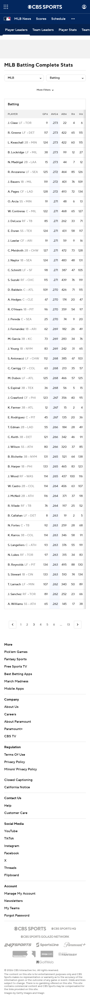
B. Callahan (15, 516)
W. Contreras (16, 211)
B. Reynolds (15, 565)
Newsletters (13, 901)
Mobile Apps (14, 689)
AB (63, 114)
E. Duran (13, 231)
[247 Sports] (17, 944)
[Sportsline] (47, 944)
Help (8, 806)
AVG (53, 114)
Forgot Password (17, 915)
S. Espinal (14, 388)
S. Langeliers (16, 545)
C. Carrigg (14, 368)
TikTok (9, 838)
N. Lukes (13, 555)
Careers (10, 714)
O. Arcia (13, 201)
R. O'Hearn (15, 309)
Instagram (11, 846)
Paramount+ (13, 729)
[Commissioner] (24, 952)
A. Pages (13, 192)
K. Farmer (14, 408)
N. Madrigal (15, 162)
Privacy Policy (14, 762)
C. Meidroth (15, 251)
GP (44, 114)
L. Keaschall (15, 143)
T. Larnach (14, 584)
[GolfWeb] (45, 962)
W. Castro (14, 486)
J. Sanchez (15, 594)
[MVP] (47, 952)
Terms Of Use (14, 755)
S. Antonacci (16, 359)
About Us (11, 707)
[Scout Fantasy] (67, 954)
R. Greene (14, 133)
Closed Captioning (18, 780)
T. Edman (14, 427)
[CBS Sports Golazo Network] (45, 936)
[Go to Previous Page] (12, 624)
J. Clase (13, 123)
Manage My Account (19, 893)
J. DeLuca (14, 221)
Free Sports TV (15, 666)
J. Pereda (14, 319)
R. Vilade (14, 506)
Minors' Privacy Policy (20, 769)
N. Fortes (14, 525)
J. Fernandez (16, 329)
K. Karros (14, 535)
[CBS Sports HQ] (63, 928)
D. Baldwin (15, 290)
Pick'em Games (15, 652)
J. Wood (13, 476)
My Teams (11, 908)
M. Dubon (14, 378)
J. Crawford (15, 398)
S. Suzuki (13, 280)
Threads (10, 868)
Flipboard (11, 875)
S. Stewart (14, 574)
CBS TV (10, 736)
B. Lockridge (16, 152)
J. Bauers (14, 182)
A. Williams (15, 604)
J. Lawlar (13, 241)
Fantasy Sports (15, 659)
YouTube (11, 831)
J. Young (13, 349)
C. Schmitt (14, 270)
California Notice (17, 787)
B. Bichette (15, 457)
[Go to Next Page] (77, 624)
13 (68, 625)
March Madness (16, 681)
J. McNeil (14, 496)
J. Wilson (14, 447)
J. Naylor (13, 260)
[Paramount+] (75, 944)
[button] (6, 7)
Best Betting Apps (18, 674)
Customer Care (15, 813)
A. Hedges (14, 300)
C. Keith (13, 437)
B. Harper (14, 466)
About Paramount (17, 722)
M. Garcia (14, 339)
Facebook (11, 853)
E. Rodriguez (16, 417)
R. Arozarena (16, 172)
